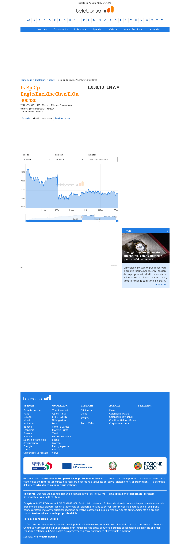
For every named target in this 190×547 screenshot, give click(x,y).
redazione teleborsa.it (129, 493)
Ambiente (28, 423)
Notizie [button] (41, 29)
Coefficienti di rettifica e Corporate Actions (122, 422)
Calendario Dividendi (121, 417)
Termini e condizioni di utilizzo (40, 518)
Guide (128, 231)
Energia (27, 446)
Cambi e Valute (60, 426)
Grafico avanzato (42, 118)
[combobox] (103, 159)
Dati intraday (62, 118)
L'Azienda (153, 29)
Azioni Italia (59, 413)
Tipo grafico (60, 154)
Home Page (26, 79)
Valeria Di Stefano (50, 497)
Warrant (56, 443)
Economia (28, 430)
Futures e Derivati (62, 436)
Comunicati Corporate (35, 452)
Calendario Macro (119, 413)
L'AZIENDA (144, 405)
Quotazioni (40, 79)
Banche (27, 426)
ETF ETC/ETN (59, 417)
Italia (26, 413)
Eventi (112, 410)
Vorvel (55, 452)
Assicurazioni (30, 443)
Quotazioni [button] (60, 29)
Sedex (51, 79)
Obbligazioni (59, 420)
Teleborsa (113, 266)
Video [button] (112, 29)
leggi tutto (160, 284)
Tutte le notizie (32, 410)
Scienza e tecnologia (34, 439)
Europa (27, 417)
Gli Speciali (87, 410)
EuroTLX (57, 449)
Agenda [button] (97, 29)
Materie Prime (60, 430)
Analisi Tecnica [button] (132, 29)
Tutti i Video (87, 423)
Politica (27, 436)
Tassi (55, 433)
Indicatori (92, 154)
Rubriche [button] (79, 29)
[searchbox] (102, 159)
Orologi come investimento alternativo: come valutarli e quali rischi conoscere (143, 255)
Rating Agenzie (60, 446)
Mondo (27, 420)
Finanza (27, 433)
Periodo (25, 154)
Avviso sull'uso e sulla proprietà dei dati (56, 513)
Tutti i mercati (60, 410)
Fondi (55, 423)
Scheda (26, 118)
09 (28, 20)
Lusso (26, 449)
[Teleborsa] (95, 11)
